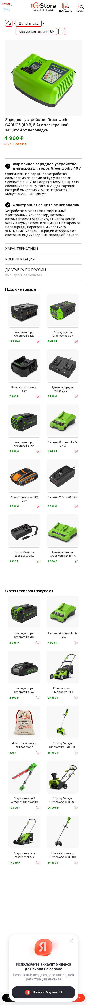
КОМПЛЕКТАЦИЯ (20, 259)
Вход (6, 4)
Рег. (7, 9)
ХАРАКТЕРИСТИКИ (21, 249)
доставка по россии (25, 272)
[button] (12, 73)
